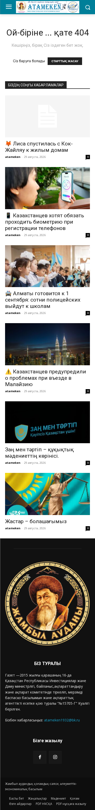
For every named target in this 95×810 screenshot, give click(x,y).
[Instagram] (55, 757)
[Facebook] (39, 757)
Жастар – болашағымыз (36, 521)
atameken (13, 157)
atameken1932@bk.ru (62, 720)
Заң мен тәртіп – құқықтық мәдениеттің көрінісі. (39, 453)
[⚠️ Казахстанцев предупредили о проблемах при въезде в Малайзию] (47, 344)
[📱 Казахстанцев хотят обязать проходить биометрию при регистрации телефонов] (47, 188)
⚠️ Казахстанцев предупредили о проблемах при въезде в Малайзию (45, 378)
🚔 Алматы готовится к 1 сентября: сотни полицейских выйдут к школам (42, 299)
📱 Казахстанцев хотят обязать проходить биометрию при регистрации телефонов (44, 221)
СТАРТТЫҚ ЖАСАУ (64, 61)
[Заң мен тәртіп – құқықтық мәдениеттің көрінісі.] (47, 422)
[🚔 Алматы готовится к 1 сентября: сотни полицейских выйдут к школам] (47, 266)
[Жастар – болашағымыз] (47, 494)
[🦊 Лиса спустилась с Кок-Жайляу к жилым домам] (47, 116)
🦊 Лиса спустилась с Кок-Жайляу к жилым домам (39, 147)
